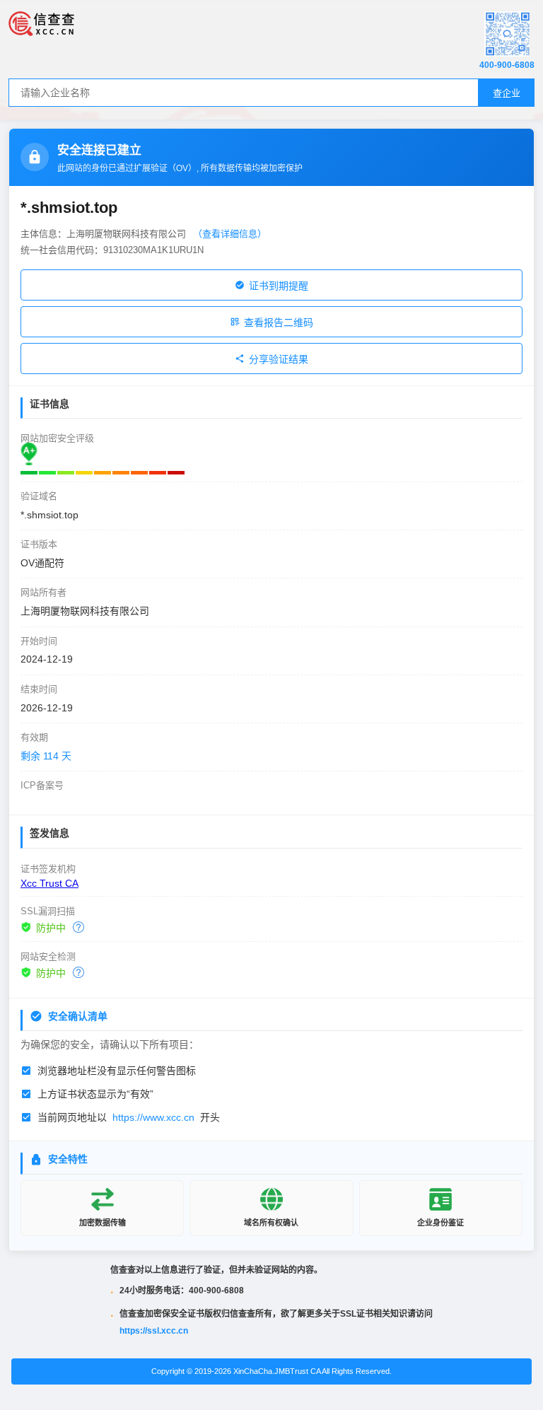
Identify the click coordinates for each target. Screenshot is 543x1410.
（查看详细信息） (230, 233)
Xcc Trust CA (49, 883)
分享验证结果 (278, 359)
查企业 (506, 93)
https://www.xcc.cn (153, 1117)
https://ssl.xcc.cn (153, 1331)
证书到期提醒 (278, 285)
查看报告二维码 (278, 322)
